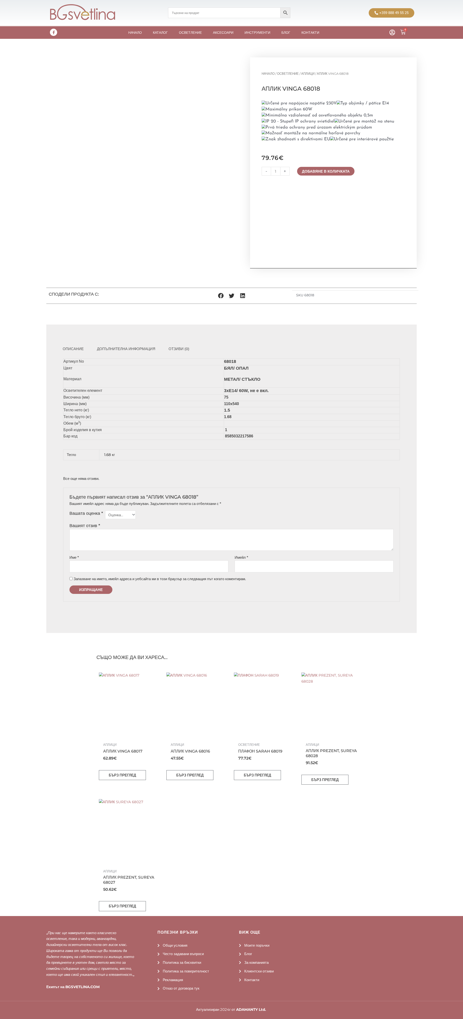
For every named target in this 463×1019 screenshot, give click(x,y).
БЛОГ (285, 32)
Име (74, 557)
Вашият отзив (84, 525)
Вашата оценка (86, 513)
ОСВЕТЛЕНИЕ (190, 32)
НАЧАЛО (135, 32)
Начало (268, 73)
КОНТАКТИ (310, 32)
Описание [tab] (73, 348)
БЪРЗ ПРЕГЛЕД (122, 775)
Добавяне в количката (326, 171)
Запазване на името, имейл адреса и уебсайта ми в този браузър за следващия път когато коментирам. (160, 579)
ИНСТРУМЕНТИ (257, 32)
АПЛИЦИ (307, 73)
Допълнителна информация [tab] (126, 348)
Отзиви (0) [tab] (179, 348)
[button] (220, 295)
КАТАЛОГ (160, 32)
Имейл (241, 557)
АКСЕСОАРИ (223, 32)
